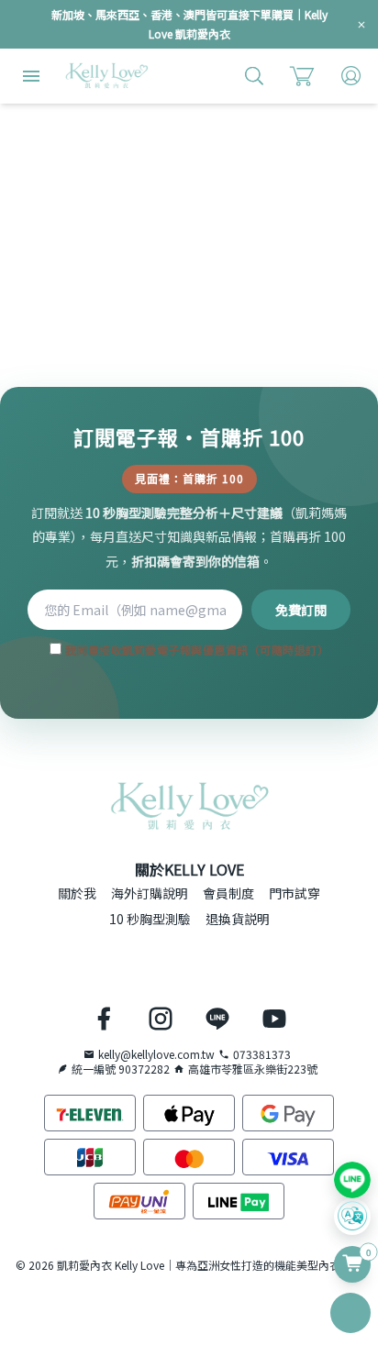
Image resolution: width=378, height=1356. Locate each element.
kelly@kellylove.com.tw (156, 1054)
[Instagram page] (160, 1018)
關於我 (77, 893)
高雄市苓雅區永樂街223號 (252, 1069)
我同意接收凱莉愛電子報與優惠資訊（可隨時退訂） (194, 649)
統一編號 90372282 (121, 1069)
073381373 (262, 1054)
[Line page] (217, 1018)
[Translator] (352, 1216)
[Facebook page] (103, 1018)
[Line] (352, 1180)
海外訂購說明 (149, 893)
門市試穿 (294, 893)
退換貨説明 (238, 919)
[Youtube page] (274, 1018)
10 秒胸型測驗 (150, 919)
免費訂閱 (301, 610)
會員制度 (228, 893)
